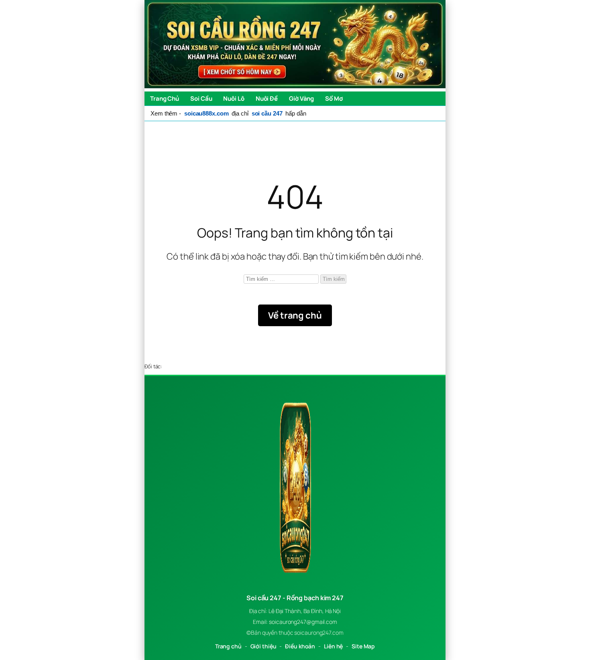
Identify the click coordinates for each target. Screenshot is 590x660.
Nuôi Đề (267, 98)
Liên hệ (333, 646)
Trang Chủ (164, 98)
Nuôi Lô (233, 98)
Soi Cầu (201, 98)
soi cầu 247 (267, 113)
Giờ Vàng (301, 98)
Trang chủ (228, 646)
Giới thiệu (263, 646)
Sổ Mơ (334, 98)
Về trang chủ (295, 315)
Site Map (363, 646)
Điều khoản (300, 646)
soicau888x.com (206, 113)
